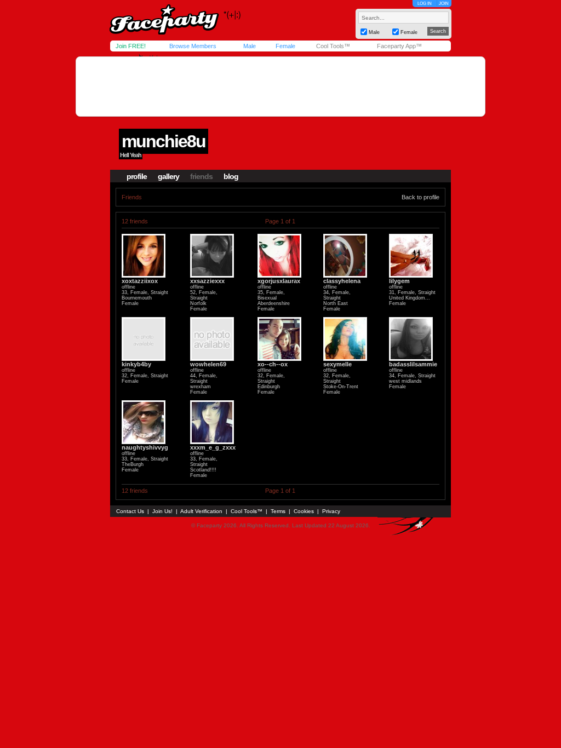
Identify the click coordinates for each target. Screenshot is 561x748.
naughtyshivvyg (145, 447)
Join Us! (162, 511)
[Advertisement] (280, 86)
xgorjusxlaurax (278, 281)
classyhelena (341, 281)
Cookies (304, 511)
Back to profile (420, 197)
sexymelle (337, 364)
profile (137, 176)
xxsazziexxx (207, 281)
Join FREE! (131, 46)
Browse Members (192, 46)
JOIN (444, 3)
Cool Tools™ (333, 46)
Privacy (331, 511)
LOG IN (424, 3)
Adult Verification (201, 511)
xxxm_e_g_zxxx (213, 447)
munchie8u (163, 141)
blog (231, 176)
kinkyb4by (136, 364)
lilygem (399, 281)
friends (201, 176)
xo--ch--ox (272, 364)
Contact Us (130, 511)
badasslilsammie (413, 364)
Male (249, 46)
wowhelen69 (208, 364)
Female (285, 46)
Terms (278, 511)
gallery (168, 176)
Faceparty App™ (399, 46)
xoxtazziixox (140, 281)
